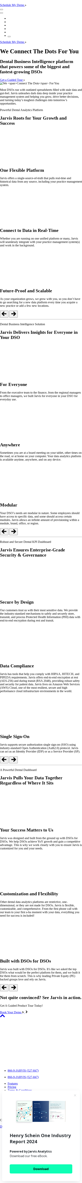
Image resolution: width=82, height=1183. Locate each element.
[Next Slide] (13, 314)
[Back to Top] (2, 1016)
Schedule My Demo (12, 5)
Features (13, 1083)
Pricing (12, 1087)
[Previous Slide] (4, 314)
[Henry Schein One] (23, 1064)
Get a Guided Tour (11, 79)
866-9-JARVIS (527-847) (23, 1070)
